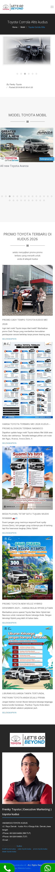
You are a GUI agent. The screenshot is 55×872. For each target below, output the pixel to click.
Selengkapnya (9, 338)
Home (14, 27)
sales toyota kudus (24, 849)
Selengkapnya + (47, 158)
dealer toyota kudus (9, 851)
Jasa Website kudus (22, 868)
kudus (19, 845)
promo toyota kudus (40, 849)
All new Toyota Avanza (14, 166)
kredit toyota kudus (9, 849)
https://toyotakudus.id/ (16, 865)
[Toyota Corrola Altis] (26, 50)
